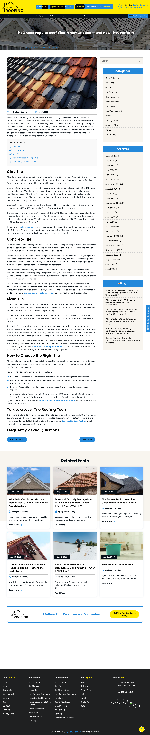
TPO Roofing (111, 134)
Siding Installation (36, 708)
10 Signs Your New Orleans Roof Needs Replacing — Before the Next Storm (27, 568)
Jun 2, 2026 (62, 557)
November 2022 (112, 250)
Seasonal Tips (111, 125)
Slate (83, 706)
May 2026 (110, 170)
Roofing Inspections (138, 16)
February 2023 (112, 236)
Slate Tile (17, 154)
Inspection (33, 690)
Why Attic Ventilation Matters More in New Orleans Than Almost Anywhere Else (28, 503)
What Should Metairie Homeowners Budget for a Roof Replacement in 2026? (121, 321)
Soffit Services (53, 16)
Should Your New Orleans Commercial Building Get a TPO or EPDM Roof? (75, 568)
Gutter (108, 87)
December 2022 (112, 245)
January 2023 (111, 240)
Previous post (16, 439)
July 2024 (109, 193)
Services (87, 16)
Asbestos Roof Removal (39, 698)
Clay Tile (16, 146)
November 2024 (112, 179)
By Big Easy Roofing (19, 112)
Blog (62, 16)
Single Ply (85, 702)
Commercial (29, 16)
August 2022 (111, 259)
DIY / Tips (109, 82)
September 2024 (113, 184)
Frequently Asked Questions (25, 161)
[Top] (142, 729)
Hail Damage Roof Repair (40, 694)
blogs (124, 283)
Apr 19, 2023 (15, 557)
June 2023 (110, 217)
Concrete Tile (18, 150)
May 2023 (110, 222)
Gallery (6, 698)
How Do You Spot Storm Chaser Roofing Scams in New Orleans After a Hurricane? (122, 340)
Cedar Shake (86, 690)
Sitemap (6, 709)
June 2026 (110, 165)
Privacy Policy (9, 713)
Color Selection (112, 78)
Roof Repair (110, 106)
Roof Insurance (112, 101)
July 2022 (109, 264)
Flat (82, 694)
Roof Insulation (112, 97)
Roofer (108, 115)
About (9, 16)
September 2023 (113, 203)
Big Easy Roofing (73, 732)
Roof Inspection (62, 690)
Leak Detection (35, 716)
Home (4, 16)
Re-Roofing (60, 709)
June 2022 (110, 269)
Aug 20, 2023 (109, 492)
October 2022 (111, 255)
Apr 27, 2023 (109, 557)
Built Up (84, 686)
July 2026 (109, 160)
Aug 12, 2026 (62, 492)
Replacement (34, 682)
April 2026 (110, 174)
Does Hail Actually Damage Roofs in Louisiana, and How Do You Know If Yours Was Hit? (121, 292)
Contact (68, 16)
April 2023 (110, 226)
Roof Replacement (113, 111)
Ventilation (33, 712)
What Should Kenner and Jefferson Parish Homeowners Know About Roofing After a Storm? (121, 312)
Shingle (84, 682)
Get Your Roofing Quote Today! (124, 614)
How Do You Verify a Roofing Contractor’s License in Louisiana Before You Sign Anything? (120, 331)
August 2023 (111, 207)
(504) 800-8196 (133, 7)
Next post (87, 439)
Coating (32, 720)
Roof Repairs (34, 686)
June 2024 (110, 198)
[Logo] (12, 7)
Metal (83, 698)
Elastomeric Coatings (64, 717)
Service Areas (76, 16)
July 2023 (109, 212)
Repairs (58, 686)
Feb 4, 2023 (43, 112)
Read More (14, 525)
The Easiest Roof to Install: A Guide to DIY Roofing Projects (119, 501)
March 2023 (110, 231)
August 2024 (111, 189)
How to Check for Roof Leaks (118, 564)
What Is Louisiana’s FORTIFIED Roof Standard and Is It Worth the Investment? (121, 302)
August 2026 (111, 156)
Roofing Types (40, 16)
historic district (27, 227)
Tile (82, 709)
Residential (18, 16)
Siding (108, 130)
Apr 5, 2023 (15, 492)
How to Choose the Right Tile (25, 158)
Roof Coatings (111, 92)
